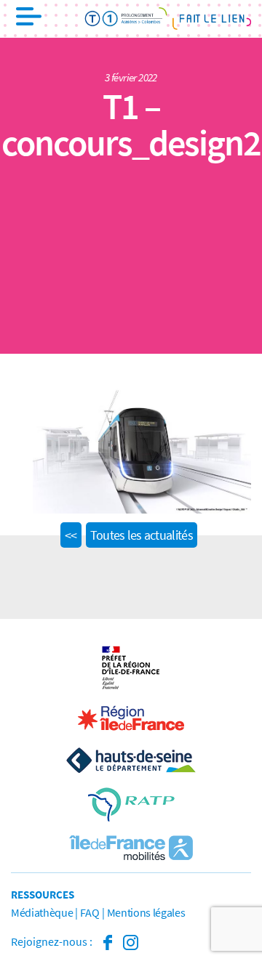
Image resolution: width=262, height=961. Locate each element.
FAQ (89, 912)
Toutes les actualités (141, 535)
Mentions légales (146, 912)
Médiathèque (42, 912)
